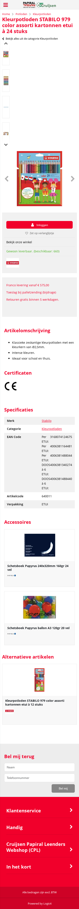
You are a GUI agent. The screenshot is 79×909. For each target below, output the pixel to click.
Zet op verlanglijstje (42, 233)
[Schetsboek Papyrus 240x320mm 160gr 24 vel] (39, 545)
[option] (6, 54)
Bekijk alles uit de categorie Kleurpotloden (32, 38)
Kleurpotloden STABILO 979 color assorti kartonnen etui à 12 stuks (34, 702)
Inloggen (42, 225)
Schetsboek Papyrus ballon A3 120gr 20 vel (38, 628)
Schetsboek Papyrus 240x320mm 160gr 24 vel (37, 568)
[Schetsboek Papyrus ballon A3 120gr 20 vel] (39, 607)
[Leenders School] (39, 7)
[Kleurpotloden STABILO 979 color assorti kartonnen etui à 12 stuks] (39, 680)
